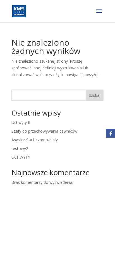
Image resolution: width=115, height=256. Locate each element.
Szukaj (94, 95)
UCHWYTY (20, 157)
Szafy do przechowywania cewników (44, 131)
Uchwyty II (20, 122)
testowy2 (19, 148)
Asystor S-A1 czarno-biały (34, 139)
